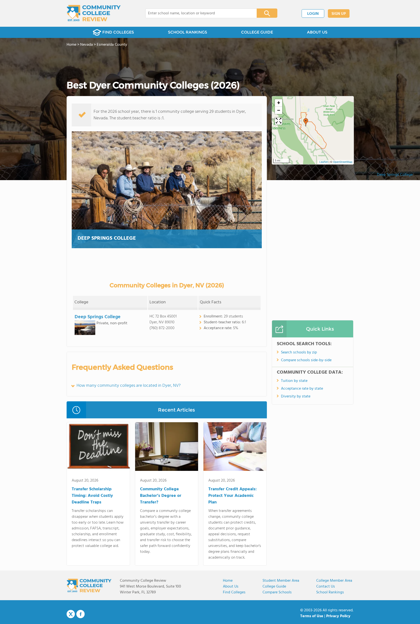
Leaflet (323, 162)
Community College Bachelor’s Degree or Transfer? (160, 496)
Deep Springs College (395, 175)
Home (228, 581)
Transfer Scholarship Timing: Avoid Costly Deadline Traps (92, 496)
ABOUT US (317, 32)
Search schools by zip (299, 352)
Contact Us (325, 586)
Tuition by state (294, 381)
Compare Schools (277, 592)
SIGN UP (339, 14)
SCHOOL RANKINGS (187, 32)
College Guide (274, 586)
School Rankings (330, 592)
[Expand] (278, 121)
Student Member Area (280, 581)
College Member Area (334, 581)
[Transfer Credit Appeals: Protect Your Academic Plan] (234, 447)
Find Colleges (234, 592)
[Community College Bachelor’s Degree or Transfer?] (166, 447)
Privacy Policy (338, 616)
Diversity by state (295, 396)
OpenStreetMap (342, 162)
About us (230, 586)
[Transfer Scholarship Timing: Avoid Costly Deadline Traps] (98, 447)
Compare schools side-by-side (306, 360)
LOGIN (313, 14)
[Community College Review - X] (71, 614)
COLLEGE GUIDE (257, 32)
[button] (305, 122)
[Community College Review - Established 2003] (94, 13)
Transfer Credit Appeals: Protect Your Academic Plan (232, 496)
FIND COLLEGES (118, 32)
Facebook (80, 614)
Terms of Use (311, 616)
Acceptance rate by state (302, 389)
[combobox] (197, 13)
